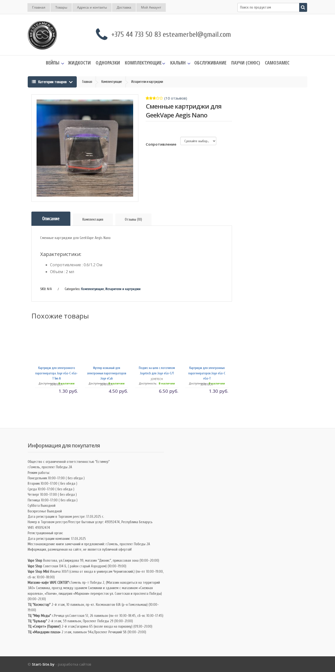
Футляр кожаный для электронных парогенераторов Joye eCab (106, 373)
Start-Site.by (43, 664)
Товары (61, 7)
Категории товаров (52, 82)
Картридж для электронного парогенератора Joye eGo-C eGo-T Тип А (56, 373)
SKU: (43, 289)
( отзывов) (175, 98)
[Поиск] (303, 7)
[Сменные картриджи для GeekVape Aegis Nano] (84, 148)
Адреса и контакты (92, 7)
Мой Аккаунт (151, 7)
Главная (38, 7)
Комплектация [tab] (92, 219)
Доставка (124, 7)
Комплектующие (92, 289)
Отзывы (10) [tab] (133, 219)
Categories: (72, 289)
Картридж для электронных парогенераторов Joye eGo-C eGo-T (206, 373)
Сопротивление (161, 144)
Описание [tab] (51, 218)
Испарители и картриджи (123, 289)
